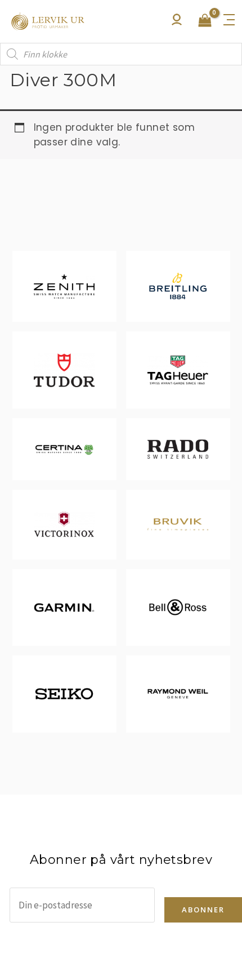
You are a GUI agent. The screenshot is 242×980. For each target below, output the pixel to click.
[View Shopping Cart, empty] (205, 21)
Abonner (203, 909)
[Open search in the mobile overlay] (121, 54)
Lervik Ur (47, 21)
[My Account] (176, 22)
